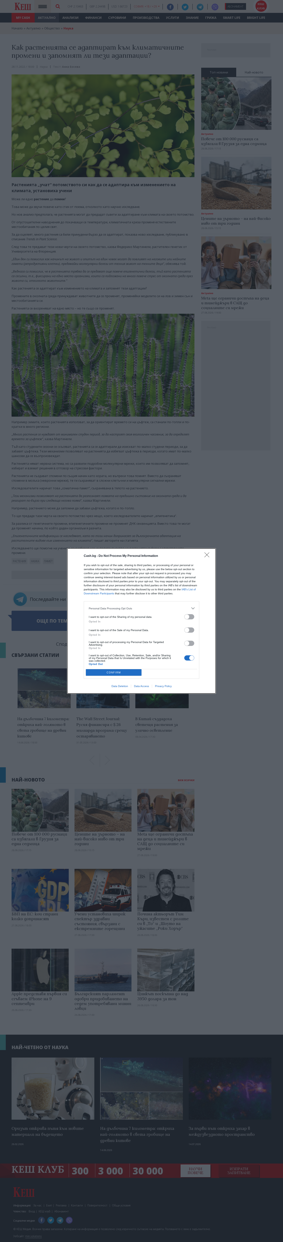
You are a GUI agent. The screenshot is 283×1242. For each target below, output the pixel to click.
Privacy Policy (163, 686)
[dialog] (141, 621)
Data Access (141, 686)
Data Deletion (119, 686)
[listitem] (141, 608)
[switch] (189, 616)
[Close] (208, 556)
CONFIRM (114, 672)
